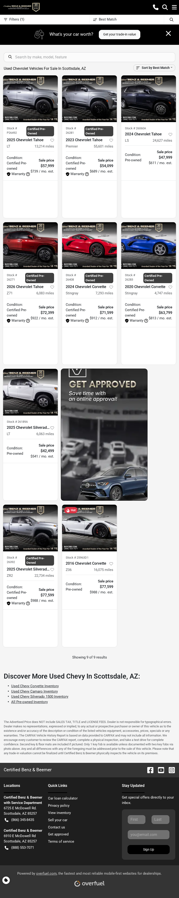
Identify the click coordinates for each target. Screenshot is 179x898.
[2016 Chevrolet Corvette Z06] (89, 528)
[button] (155, 7)
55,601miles (103, 146)
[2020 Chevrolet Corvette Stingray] (148, 245)
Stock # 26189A (17, 421)
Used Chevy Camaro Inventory (34, 691)
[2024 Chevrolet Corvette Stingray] (89, 245)
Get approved (58, 834)
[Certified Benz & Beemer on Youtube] (159, 770)
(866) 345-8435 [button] (22, 820)
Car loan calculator (63, 798)
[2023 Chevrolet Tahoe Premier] (89, 98)
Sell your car (57, 820)
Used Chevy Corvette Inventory (35, 686)
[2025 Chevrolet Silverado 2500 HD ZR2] (30, 528)
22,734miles (44, 576)
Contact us (56, 827)
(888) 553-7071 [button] (22, 847)
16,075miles (103, 570)
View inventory (59, 813)
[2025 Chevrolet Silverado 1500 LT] (30, 392)
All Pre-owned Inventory (29, 702)
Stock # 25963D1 (77, 557)
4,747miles (163, 293)
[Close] (168, 33)
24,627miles (162, 140)
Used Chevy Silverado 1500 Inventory (39, 696)
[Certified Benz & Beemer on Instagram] (170, 770)
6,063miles (45, 434)
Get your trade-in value (119, 34)
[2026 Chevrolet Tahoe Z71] (30, 245)
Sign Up (148, 849)
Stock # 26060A (135, 128)
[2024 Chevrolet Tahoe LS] (148, 98)
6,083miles (45, 293)
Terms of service (61, 841)
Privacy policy (58, 805)
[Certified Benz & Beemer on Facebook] (148, 770)
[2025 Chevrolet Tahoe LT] (30, 98)
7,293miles (104, 293)
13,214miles (44, 146)
